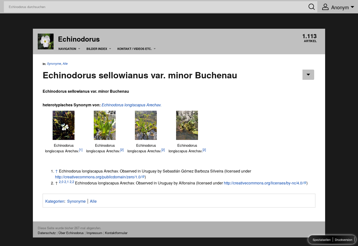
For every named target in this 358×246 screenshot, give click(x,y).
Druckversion (343, 239)
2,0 (61, 181)
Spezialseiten (322, 239)
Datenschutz (47, 232)
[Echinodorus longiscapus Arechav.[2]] (104, 125)
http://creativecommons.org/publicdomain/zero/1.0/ (98, 177)
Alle (65, 63)
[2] (121, 149)
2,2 (72, 181)
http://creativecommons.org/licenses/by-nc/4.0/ (263, 183)
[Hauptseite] (46, 41)
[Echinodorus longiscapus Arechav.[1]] (63, 125)
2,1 (66, 181)
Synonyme (54, 63)
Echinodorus (79, 39)
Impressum (94, 232)
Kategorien (54, 201)
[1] (80, 149)
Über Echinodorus (71, 232)
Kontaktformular (116, 232)
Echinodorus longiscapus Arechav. (131, 105)
